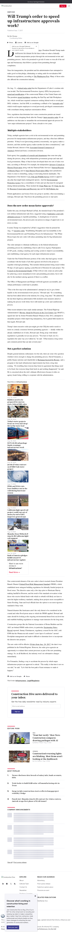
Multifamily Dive (42, 901)
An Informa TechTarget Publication (36, 2)
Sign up (63, 6)
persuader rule (58, 103)
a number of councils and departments (33, 155)
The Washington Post (41, 76)
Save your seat (13, 927)
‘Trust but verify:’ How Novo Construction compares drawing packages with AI (46, 738)
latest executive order (51, 117)
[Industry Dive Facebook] (7, 884)
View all (9, 862)
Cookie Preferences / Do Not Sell (45, 929)
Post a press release (20, 862)
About (22, 880)
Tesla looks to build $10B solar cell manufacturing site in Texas (36, 784)
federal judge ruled (25, 88)
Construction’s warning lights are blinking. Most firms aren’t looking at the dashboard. (47, 756)
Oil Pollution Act (52, 189)
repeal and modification (15, 94)
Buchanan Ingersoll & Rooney (48, 360)
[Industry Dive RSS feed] (15, 884)
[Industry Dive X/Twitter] (11, 884)
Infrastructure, (21, 681)
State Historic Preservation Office (37, 170)
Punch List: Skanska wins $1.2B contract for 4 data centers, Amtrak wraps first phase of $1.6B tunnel (36, 800)
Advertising (41, 880)
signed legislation (24, 97)
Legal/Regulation (33, 681)
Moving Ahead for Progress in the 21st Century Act (38, 312)
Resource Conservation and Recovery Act (25, 189)
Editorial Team (24, 884)
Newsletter (23, 890)
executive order (19, 230)
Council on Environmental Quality (19, 271)
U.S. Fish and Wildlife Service (38, 176)
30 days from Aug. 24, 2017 (40, 644)
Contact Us (23, 887)
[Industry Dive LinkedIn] (3, 884)
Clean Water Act (45, 186)
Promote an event (43, 890)
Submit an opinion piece (45, 887)
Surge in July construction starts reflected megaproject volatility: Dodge (35, 792)
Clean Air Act (59, 186)
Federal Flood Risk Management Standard (35, 584)
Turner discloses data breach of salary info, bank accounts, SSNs (37, 776)
